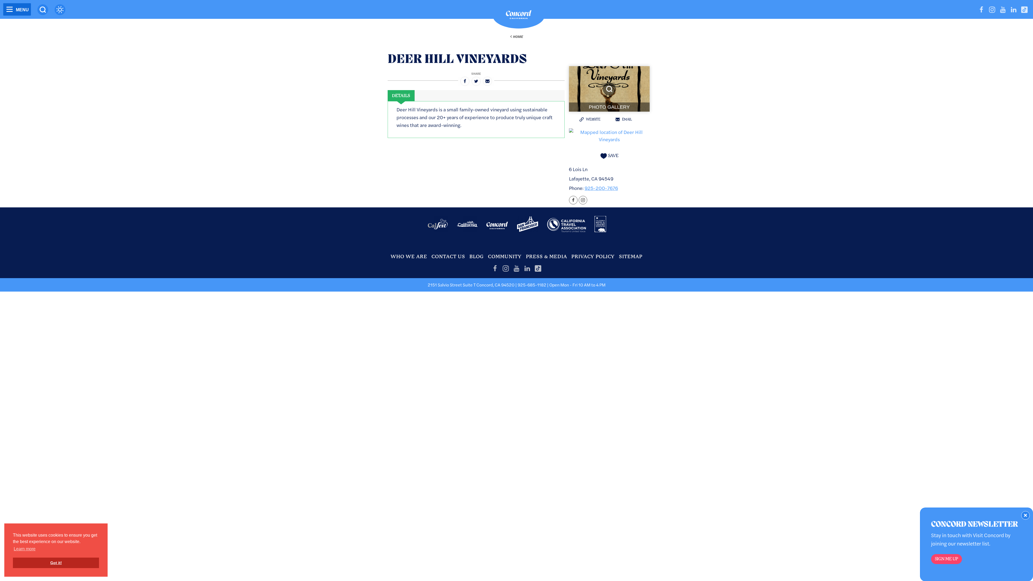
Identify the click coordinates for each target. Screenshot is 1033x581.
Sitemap (630, 256)
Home (518, 36)
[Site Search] (42, 9)
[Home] (518, 16)
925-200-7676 (601, 188)
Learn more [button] (25, 549)
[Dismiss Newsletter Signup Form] (1025, 515)
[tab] (401, 95)
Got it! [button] (56, 563)
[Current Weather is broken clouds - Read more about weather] (60, 9)
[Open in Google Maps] (609, 135)
